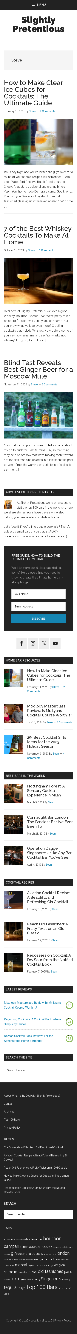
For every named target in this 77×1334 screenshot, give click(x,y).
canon (24, 1247)
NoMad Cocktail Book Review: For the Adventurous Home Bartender (28, 1038)
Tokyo (21, 1288)
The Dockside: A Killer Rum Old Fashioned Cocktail (33, 1147)
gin (14, 1253)
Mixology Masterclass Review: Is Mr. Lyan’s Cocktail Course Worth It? (49, 710)
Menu (41, 5)
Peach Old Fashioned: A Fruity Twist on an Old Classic (47, 928)
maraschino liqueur (24, 1259)
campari (11, 1246)
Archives (9, 1111)
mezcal (21, 1265)
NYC (34, 1272)
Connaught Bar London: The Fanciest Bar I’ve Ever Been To (50, 822)
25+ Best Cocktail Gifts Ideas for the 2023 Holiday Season (46, 742)
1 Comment (46, 250)
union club (63, 1288)
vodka (6, 1294)
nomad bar (11, 1272)
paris (68, 1271)
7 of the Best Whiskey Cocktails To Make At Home (38, 235)
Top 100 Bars (12, 1119)
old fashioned (51, 1271)
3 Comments (64, 722)
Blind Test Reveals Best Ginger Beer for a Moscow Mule (38, 369)
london (63, 1253)
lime (54, 1254)
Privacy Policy (12, 1127)
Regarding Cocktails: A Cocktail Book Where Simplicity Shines (32, 1022)
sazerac (27, 1279)
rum (14, 1278)
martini (52, 1259)
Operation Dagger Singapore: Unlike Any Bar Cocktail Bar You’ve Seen (49, 853)
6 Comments (49, 384)
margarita (40, 1259)
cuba (71, 1247)
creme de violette (60, 1247)
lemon (48, 1254)
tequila (10, 1287)
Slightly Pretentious (38, 24)
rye (22, 1279)
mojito (30, 1265)
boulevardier (34, 1239)
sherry (36, 1279)
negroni (60, 1265)
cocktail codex (40, 1246)
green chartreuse (29, 1253)
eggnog (7, 1254)
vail (70, 1288)
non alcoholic (25, 1272)
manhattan (9, 1259)
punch (7, 1279)
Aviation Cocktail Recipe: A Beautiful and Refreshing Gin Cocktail (48, 897)
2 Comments (47, 111)
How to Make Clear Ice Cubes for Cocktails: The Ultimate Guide (33, 93)
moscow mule (40, 1265)
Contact (8, 1103)
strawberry (65, 1279)
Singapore (50, 1278)
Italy (43, 1254)
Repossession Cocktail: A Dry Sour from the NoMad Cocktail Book (50, 960)
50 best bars (9, 1239)
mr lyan (51, 1265)
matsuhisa (9, 1265)
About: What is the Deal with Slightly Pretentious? (32, 1095)
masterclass (63, 1259)
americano (21, 1239)
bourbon (52, 1238)
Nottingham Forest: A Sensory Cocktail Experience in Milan (46, 790)
